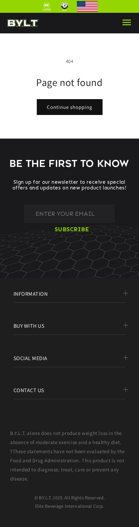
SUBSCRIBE (72, 229)
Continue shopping (69, 107)
